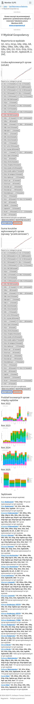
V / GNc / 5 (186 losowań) (9, 112)
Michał (6, 645)
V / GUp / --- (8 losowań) (8, 158)
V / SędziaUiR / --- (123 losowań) (11, 208)
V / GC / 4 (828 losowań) (23, 87)
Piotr (7, 502)
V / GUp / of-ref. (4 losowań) (10, 162)
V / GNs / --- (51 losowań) (9, 118)
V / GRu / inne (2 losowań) (9, 140)
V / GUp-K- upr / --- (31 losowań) (11, 180)
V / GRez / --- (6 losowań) (9, 124)
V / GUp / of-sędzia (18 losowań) (11, 165)
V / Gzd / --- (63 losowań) (9, 202)
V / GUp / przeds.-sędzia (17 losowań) (12, 171)
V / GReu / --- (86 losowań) (9, 121)
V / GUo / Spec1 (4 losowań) (10, 155)
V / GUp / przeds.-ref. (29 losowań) (11, 168)
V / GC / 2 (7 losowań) (23, 84)
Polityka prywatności (17, 698)
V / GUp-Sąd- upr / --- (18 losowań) (11, 186)
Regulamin (4, 698)
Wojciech (7, 535)
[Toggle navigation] (30, 3)
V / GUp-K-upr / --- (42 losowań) (11, 183)
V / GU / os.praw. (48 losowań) (10, 149)
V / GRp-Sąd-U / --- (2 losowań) (10, 130)
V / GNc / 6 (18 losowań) (25, 112)
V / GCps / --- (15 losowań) (9, 102)
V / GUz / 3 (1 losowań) (24, 199)
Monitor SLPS (10, 2)
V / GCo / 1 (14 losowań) (23, 93)
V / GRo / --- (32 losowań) (25, 124)
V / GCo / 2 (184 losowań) (9, 96)
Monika (8, 625)
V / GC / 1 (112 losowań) (8, 84)
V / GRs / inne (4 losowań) (9, 137)
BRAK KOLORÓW (8, 220)
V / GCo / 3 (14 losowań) (25, 96)
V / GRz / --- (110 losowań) (9, 143)
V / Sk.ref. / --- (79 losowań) (9, 211)
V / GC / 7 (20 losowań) (8, 93)
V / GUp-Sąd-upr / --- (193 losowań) (12, 190)
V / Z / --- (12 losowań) (25, 211)
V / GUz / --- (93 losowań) (9, 199)
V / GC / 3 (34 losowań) (8, 87)
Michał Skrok (17, 223)
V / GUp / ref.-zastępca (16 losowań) (12, 174)
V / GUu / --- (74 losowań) (9, 196)
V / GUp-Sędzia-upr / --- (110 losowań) (12, 193)
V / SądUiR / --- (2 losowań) (9, 205)
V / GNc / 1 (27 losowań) (8, 105)
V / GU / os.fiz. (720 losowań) (10, 146)
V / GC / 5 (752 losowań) (8, 90)
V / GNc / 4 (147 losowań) (9, 109)
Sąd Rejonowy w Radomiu (18, 6)
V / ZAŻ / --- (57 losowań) (9, 214)
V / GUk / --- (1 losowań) (8, 152)
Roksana (9, 658)
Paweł (7, 575)
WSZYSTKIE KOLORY (23, 220)
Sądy (5, 6)
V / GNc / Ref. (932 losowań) (10, 115)
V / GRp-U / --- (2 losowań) (9, 133)
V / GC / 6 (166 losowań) (24, 90)
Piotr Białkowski (6, 223)
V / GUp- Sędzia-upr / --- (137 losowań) (12, 177)
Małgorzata (9, 555)
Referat (10, 605)
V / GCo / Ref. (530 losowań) (10, 99)
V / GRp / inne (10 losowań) (9, 127)
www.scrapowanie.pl (17, 25)
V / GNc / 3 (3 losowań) (24, 105)
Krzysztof (9, 513)
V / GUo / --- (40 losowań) (25, 152)
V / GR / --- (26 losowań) (24, 118)
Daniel (5, 676)
